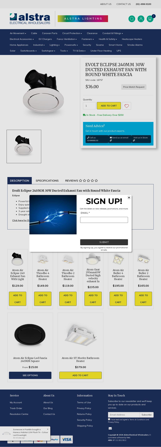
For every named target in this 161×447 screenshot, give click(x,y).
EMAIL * (85, 213)
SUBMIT (104, 242)
